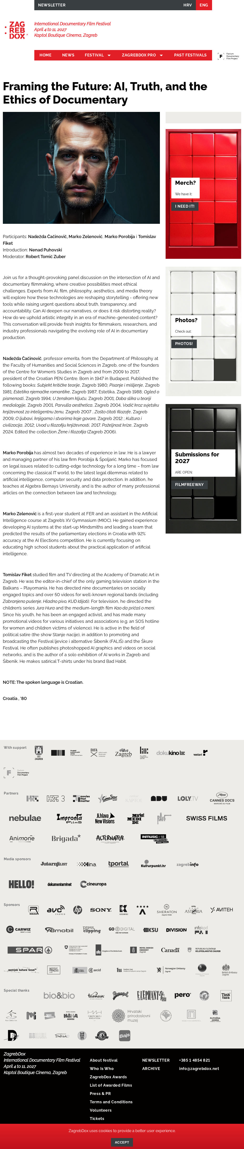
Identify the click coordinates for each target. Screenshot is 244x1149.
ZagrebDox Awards (108, 1077)
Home (46, 55)
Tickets (97, 1118)
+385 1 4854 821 (194, 1060)
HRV (187, 5)
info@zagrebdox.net (199, 1068)
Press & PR (100, 1093)
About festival (104, 1060)
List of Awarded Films (111, 1085)
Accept (122, 1142)
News (68, 55)
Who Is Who (102, 1068)
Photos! (184, 344)
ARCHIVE (151, 1068)
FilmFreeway (189, 484)
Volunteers (101, 1110)
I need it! (185, 206)
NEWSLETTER (52, 5)
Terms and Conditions (111, 1102)
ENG (204, 5)
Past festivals (190, 55)
